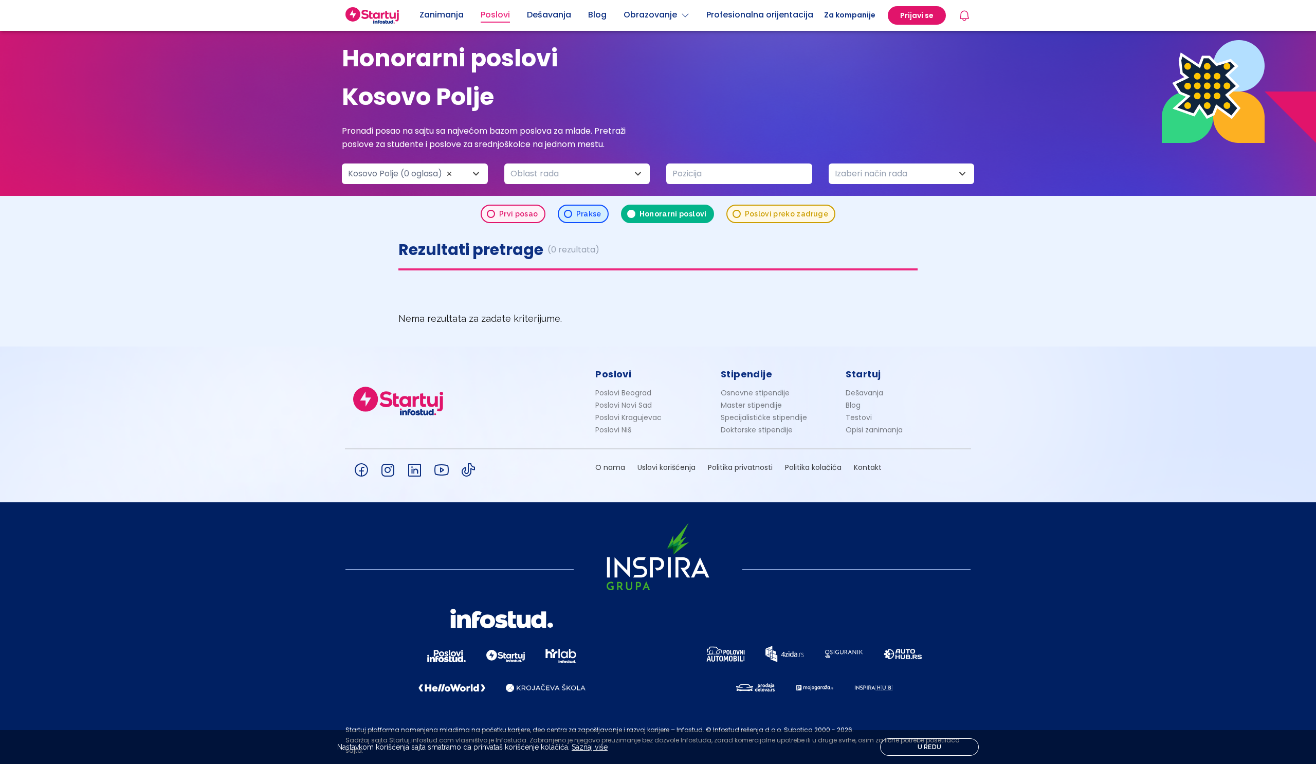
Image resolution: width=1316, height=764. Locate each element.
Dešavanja (864, 393)
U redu (930, 747)
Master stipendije (751, 405)
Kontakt (868, 467)
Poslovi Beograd (623, 393)
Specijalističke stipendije (764, 417)
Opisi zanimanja (874, 430)
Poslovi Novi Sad (623, 405)
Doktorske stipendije (757, 430)
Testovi (859, 417)
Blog (853, 405)
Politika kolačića (813, 467)
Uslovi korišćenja (666, 467)
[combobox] (415, 173)
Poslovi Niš (613, 430)
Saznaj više (590, 747)
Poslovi (613, 374)
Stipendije (747, 374)
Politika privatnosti (740, 467)
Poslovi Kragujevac (628, 417)
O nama (610, 467)
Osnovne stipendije (755, 393)
